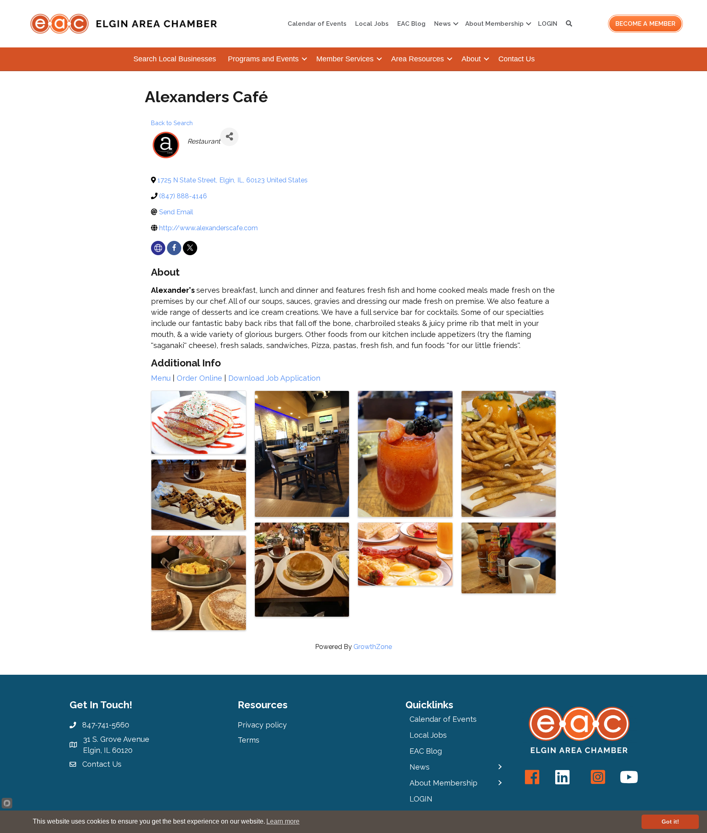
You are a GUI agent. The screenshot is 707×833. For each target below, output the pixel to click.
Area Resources (417, 59)
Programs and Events (263, 59)
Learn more (282, 821)
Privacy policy (262, 725)
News (442, 23)
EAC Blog (411, 23)
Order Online (199, 378)
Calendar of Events (317, 23)
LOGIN (547, 23)
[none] (158, 248)
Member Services (345, 59)
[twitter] (190, 248)
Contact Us (516, 59)
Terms (248, 740)
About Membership (494, 23)
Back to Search (172, 122)
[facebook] (174, 248)
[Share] (229, 137)
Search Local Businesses (174, 59)
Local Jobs (372, 23)
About (471, 59)
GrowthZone (373, 647)
